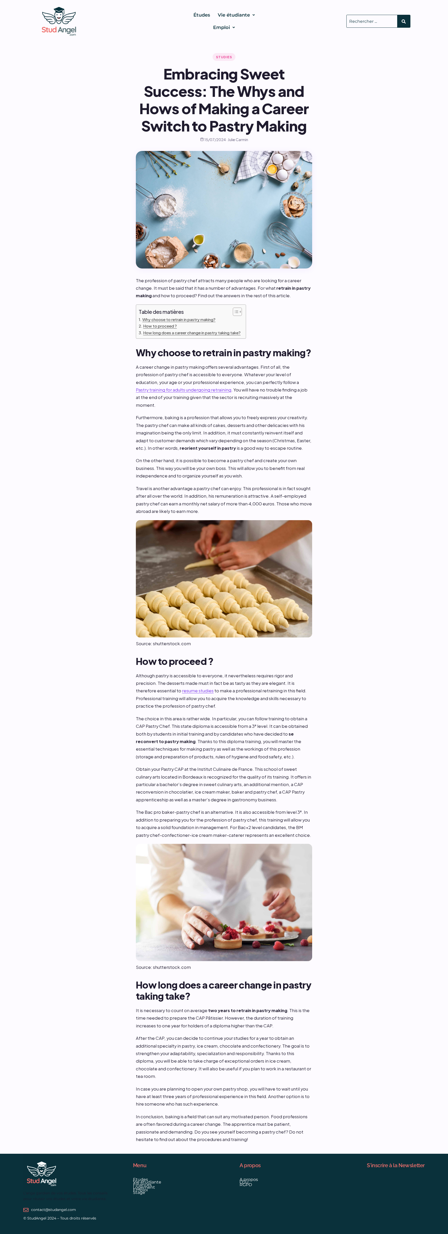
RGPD (246, 1184)
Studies (224, 57)
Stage (139, 1192)
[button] (236, 15)
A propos (249, 1179)
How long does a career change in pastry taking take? (192, 332)
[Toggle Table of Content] (235, 311)
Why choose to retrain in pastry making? (178, 319)
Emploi (221, 27)
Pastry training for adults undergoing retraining (183, 390)
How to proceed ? (160, 325)
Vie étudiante (234, 15)
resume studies (198, 690)
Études (201, 15)
